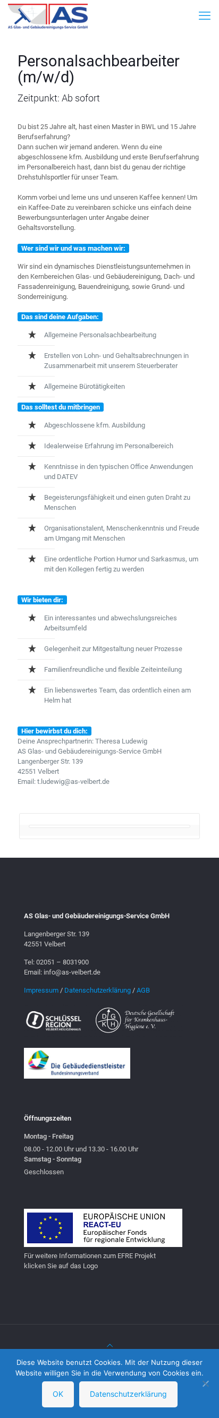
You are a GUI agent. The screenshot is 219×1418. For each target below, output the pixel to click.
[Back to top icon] (109, 1345)
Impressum (41, 990)
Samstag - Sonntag (52, 1159)
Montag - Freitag (48, 1136)
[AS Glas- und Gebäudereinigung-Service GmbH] (48, 16)
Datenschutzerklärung (97, 990)
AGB (143, 990)
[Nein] (205, 1383)
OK (58, 1393)
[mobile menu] (205, 16)
